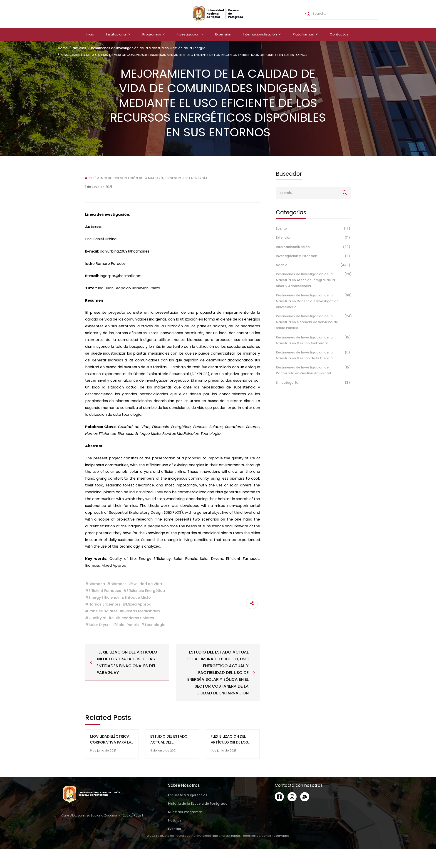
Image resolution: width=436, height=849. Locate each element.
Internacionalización (313, 247)
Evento (313, 228)
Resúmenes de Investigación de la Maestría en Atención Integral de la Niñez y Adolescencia (313, 280)
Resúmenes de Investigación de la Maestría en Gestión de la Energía (148, 48)
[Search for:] (341, 13)
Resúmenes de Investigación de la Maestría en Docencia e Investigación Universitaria (313, 301)
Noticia (313, 265)
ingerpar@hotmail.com (120, 275)
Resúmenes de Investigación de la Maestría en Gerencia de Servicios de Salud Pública (313, 322)
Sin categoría (313, 382)
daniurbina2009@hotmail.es (124, 251)
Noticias (79, 48)
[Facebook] (279, 796)
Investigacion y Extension (313, 256)
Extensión (313, 237)
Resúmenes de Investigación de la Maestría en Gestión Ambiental (313, 340)
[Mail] (304, 796)
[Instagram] (292, 796)
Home (63, 48)
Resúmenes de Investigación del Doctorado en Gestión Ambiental (313, 370)
